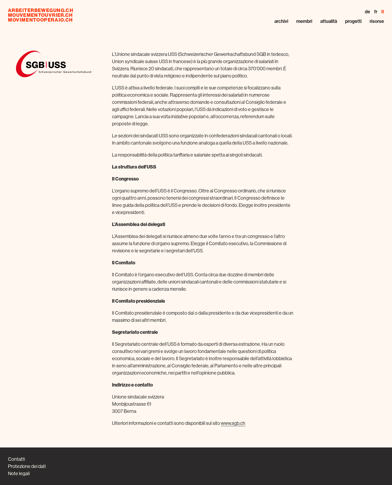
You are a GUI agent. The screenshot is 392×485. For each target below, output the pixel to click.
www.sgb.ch (233, 423)
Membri (304, 21)
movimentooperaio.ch (40, 20)
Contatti (16, 459)
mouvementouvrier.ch (40, 15)
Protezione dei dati (27, 466)
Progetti (353, 21)
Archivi (281, 21)
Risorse (377, 21)
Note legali (19, 473)
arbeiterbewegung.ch (40, 10)
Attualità (328, 21)
